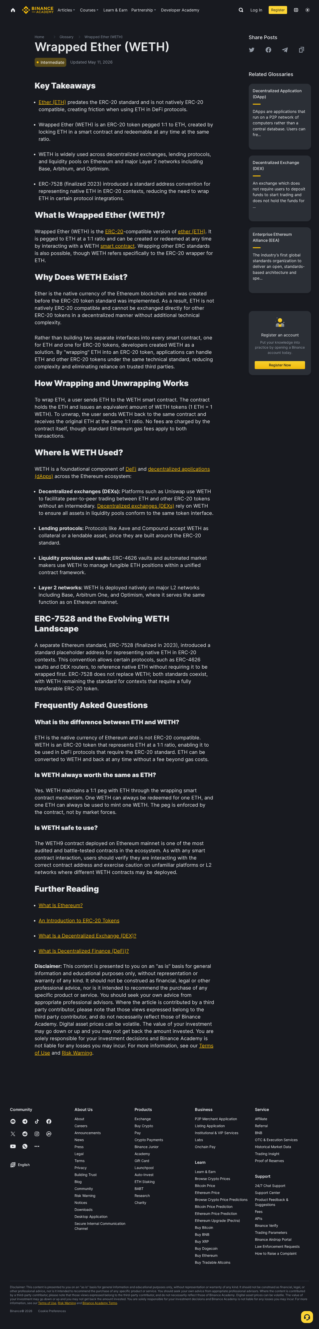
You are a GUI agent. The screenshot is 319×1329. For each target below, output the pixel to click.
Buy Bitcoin (204, 1227)
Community (84, 1188)
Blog (78, 1181)
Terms (79, 1161)
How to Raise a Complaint (276, 1253)
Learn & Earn (205, 1172)
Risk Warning (85, 1195)
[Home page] (38, 10)
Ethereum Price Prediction (216, 1213)
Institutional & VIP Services (216, 1133)
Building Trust (86, 1175)
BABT (139, 1188)
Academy (142, 1154)
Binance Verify (266, 1225)
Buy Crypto (144, 1126)
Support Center (267, 1192)
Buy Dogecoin (206, 1248)
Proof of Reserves (269, 1161)
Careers (81, 1126)
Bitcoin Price (205, 1185)
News (79, 1140)
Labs (199, 1140)
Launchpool (144, 1168)
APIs (258, 1218)
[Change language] (296, 9)
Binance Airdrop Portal (273, 1239)
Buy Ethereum (206, 1255)
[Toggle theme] (307, 10)
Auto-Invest (144, 1175)
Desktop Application (91, 1216)
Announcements (88, 1133)
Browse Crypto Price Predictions (221, 1199)
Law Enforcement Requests (277, 1246)
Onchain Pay (205, 1147)
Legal (79, 1154)
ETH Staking (145, 1181)
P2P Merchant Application (216, 1119)
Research (142, 1195)
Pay (138, 1133)
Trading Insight (267, 1154)
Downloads (83, 1209)
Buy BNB (202, 1234)
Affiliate (261, 1119)
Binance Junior (147, 1147)
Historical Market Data (273, 1147)
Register (278, 10)
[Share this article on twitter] (252, 50)
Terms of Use (47, 1303)
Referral (261, 1126)
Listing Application (210, 1126)
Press (79, 1147)
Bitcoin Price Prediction (214, 1206)
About (79, 1119)
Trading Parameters (271, 1232)
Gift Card (142, 1161)
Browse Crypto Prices (212, 1178)
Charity (140, 1202)
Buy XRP (202, 1241)
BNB (258, 1133)
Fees (258, 1211)
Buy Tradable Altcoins (212, 1262)
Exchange (143, 1119)
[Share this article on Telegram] (285, 50)
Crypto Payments (149, 1140)
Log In (256, 9)
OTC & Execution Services (276, 1140)
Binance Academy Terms (99, 1303)
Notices (81, 1202)
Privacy (81, 1168)
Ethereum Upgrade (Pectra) (217, 1220)
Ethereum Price (207, 1192)
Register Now (280, 365)
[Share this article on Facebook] (268, 50)
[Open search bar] (239, 9)
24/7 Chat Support (270, 1185)
